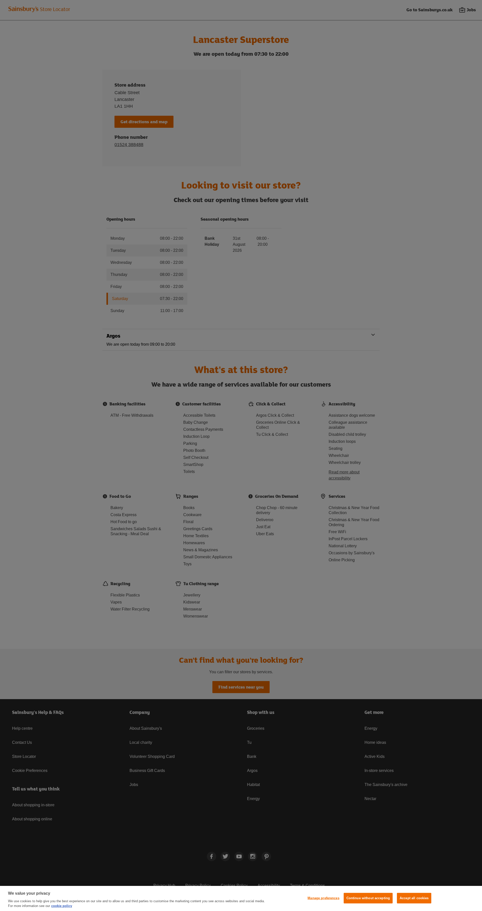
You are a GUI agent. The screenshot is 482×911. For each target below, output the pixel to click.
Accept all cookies (414, 898)
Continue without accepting (368, 898)
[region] (241, 898)
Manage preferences (323, 898)
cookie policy (61, 906)
